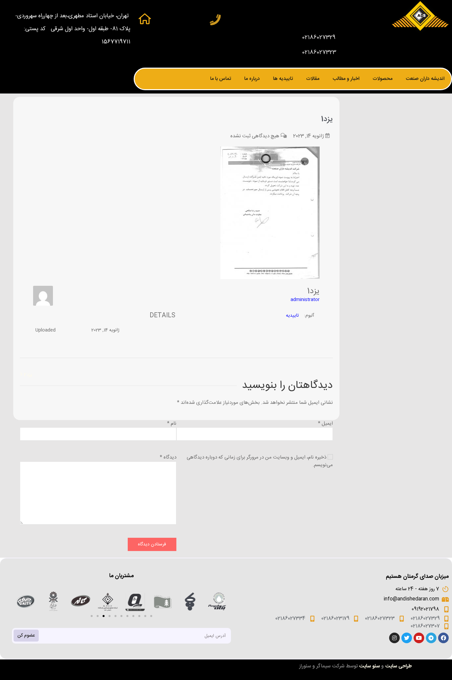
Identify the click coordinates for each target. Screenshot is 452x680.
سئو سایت (369, 666)
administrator (305, 300)
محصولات (382, 79)
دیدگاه (168, 457)
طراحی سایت (398, 666)
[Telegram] (431, 638)
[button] (92, 616)
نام (171, 423)
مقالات (312, 79)
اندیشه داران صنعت (425, 79)
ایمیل (325, 423)
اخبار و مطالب (346, 79)
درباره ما (252, 79)
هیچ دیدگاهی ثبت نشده (254, 136)
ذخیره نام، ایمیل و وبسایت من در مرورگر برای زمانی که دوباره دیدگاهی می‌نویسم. (260, 461)
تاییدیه (292, 316)
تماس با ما (220, 79)
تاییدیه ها (283, 79)
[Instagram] (394, 638)
